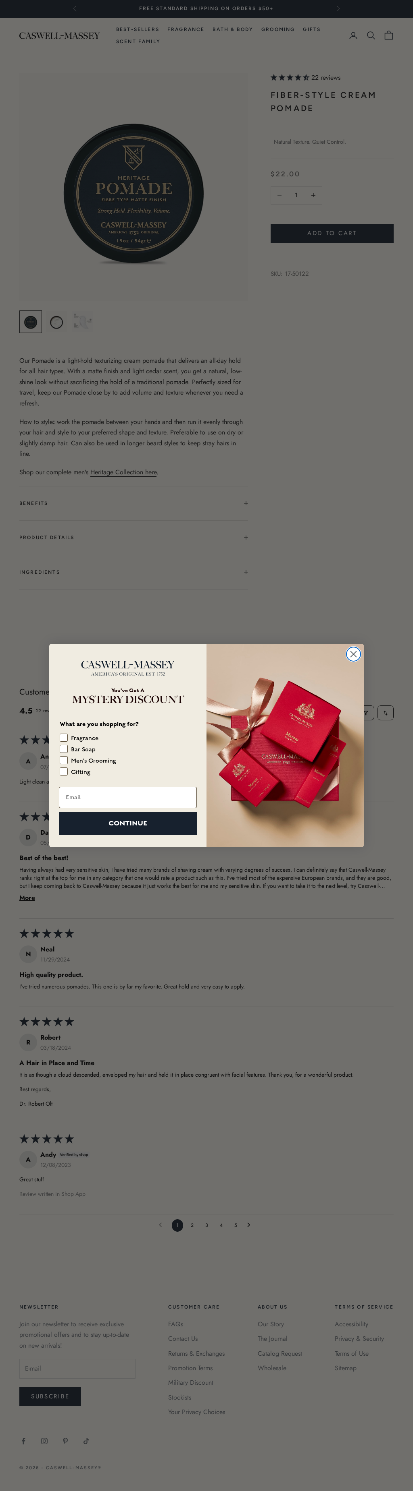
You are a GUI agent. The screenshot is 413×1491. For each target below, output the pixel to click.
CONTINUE (127, 823)
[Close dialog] (353, 654)
